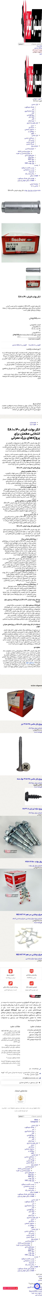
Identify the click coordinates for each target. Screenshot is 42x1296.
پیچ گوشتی (30, 115)
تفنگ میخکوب (29, 107)
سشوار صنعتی (29, 129)
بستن (40, 1276)
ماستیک (31, 172)
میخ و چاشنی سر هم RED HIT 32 (29, 954)
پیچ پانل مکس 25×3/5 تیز (31, 724)
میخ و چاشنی (29, 149)
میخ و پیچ (33, 190)
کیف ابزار (31, 117)
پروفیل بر (31, 131)
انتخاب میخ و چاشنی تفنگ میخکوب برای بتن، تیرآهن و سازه (11, 1046)
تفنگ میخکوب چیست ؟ (13, 1058)
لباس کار (31, 140)
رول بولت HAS (29, 163)
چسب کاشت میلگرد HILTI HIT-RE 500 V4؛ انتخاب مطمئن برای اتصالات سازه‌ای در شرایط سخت (10, 1033)
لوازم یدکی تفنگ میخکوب (26, 178)
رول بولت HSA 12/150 (33, 861)
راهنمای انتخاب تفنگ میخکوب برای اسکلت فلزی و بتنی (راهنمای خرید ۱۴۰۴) (10, 1040)
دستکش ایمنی (29, 138)
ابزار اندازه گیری (29, 111)
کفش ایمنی (30, 142)
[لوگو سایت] (31, 42)
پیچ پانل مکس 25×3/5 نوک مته (29, 779)
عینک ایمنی (30, 144)
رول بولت (31, 161)
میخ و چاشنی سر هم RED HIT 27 (29, 914)
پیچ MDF (31, 159)
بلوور (32, 133)
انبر (33, 109)
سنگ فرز (31, 128)
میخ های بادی (29, 155)
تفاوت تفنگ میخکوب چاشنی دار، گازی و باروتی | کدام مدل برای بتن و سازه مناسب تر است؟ (10, 1052)
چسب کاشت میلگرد (27, 168)
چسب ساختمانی (29, 170)
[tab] (33, 423)
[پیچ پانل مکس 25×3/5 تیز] (21, 720)
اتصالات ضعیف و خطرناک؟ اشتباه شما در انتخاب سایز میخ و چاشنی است (10, 1063)
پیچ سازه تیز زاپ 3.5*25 (32, 809)
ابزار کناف (31, 121)
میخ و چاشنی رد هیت (23, 153)
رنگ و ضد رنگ (29, 174)
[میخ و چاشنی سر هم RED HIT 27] (21, 911)
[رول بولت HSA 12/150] (21, 858)
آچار (33, 113)
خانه (39, 190)
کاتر (33, 119)
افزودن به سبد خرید (34, 338)
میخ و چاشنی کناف (24, 151)
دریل (32, 126)
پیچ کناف (31, 157)
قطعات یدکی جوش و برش (26, 180)
